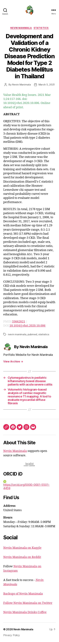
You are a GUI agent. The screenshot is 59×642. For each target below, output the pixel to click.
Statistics (41, 28)
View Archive (13, 361)
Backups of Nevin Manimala (23, 594)
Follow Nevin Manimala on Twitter (27, 603)
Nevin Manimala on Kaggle (22, 548)
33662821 (18, 322)
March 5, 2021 (47, 84)
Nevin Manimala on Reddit (22, 557)
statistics (43, 334)
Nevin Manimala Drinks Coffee (25, 612)
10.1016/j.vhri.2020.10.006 (27, 326)
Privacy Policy (11, 635)
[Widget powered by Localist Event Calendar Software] (29, 464)
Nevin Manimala (21, 28)
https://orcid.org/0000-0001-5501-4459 (26, 486)
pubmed (32, 334)
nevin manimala (17, 334)
